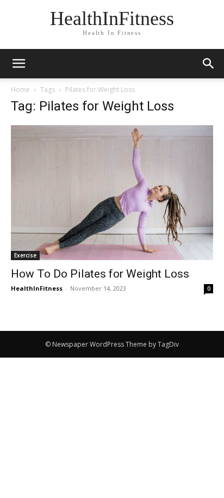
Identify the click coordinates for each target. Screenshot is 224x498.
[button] (209, 63)
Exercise (25, 255)
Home (20, 89)
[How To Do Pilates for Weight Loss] (112, 192)
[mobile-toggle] (18, 63)
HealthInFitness (37, 288)
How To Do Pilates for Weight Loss (100, 273)
